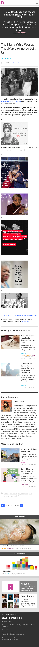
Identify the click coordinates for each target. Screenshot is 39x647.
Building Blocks (6, 571)
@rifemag (25, 321)
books (6, 494)
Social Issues (24, 484)
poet (30, 494)
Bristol (23, 462)
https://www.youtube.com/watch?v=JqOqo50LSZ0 (19, 315)
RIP (17, 496)
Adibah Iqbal (16, 101)
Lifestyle (28, 355)
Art (2, 574)
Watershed (12, 618)
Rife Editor (32, 387)
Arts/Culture (6, 58)
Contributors (27, 596)
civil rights (13, 494)
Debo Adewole (24, 574)
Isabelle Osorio (26, 548)
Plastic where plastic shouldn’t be (13, 546)
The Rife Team (19, 33)
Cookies (9, 621)
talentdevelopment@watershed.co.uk (13, 634)
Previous (7, 505)
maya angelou (23, 494)
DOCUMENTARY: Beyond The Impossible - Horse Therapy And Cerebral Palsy (27, 368)
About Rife (26, 583)
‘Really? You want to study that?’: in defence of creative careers (28, 339)
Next (18, 505)
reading (12, 496)
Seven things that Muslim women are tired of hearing (28, 471)
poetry (6, 496)
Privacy (4, 621)
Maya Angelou (6, 101)
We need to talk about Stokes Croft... (29, 450)
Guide (23, 355)
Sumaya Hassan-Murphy (28, 358)
